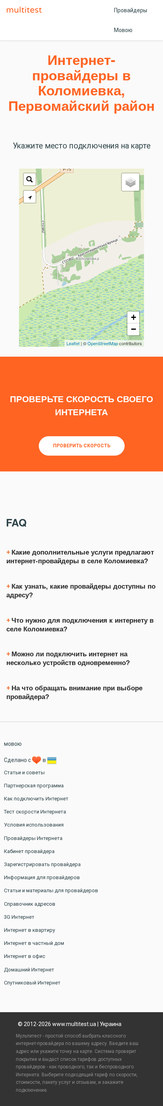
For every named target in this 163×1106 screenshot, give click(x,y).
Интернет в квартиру (29, 930)
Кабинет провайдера (29, 851)
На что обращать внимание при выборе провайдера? (74, 692)
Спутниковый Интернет (32, 983)
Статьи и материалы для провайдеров (51, 890)
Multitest (26, 10)
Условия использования (34, 825)
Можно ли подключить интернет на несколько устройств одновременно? (68, 658)
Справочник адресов (29, 904)
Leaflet (73, 343)
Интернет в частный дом (34, 943)
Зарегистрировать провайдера (42, 864)
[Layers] (130, 182)
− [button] (133, 329)
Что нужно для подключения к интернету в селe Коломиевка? (80, 625)
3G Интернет (19, 917)
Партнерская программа (34, 786)
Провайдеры (130, 10)
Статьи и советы (24, 772)
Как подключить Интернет (36, 799)
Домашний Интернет (29, 970)
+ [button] (133, 317)
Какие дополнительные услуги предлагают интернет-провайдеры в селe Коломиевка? (80, 557)
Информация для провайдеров (42, 877)
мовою (13, 744)
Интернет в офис (24, 956)
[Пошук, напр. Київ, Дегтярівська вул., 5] (30, 179)
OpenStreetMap (102, 343)
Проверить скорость (81, 445)
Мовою (123, 30)
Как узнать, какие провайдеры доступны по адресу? (80, 591)
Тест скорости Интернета (35, 812)
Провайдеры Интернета (33, 838)
